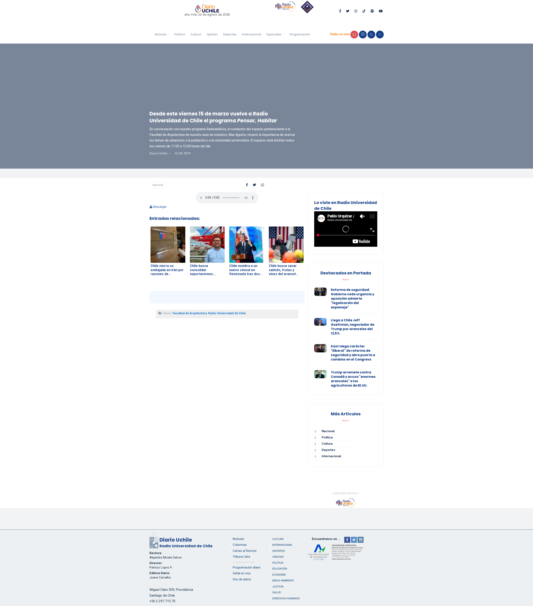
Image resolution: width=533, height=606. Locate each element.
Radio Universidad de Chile (227, 313)
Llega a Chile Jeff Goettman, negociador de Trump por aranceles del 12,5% (352, 327)
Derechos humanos (286, 598)
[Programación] (363, 34)
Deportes (230, 34)
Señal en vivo (242, 573)
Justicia (278, 586)
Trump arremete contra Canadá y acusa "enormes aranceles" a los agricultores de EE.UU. (353, 379)
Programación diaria (246, 567)
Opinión (212, 34)
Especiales (273, 34)
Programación (300, 34)
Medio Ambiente (283, 580)
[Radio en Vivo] (354, 34)
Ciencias (278, 556)
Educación (279, 568)
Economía (279, 574)
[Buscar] (371, 34)
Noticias (160, 34)
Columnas (240, 545)
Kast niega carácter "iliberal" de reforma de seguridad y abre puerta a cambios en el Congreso (353, 353)
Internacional (251, 34)
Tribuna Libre (241, 556)
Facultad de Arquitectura (190, 313)
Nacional (158, 185)
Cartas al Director (245, 551)
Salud (276, 592)
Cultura (195, 34)
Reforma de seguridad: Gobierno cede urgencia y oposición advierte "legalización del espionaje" (352, 298)
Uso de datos (242, 579)
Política (179, 34)
